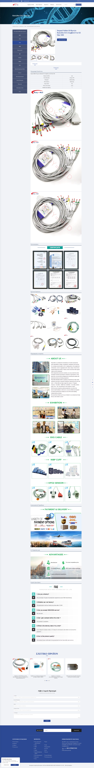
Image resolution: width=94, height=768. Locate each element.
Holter (20, 61)
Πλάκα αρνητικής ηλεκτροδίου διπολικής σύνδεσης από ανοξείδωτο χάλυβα (38, 676)
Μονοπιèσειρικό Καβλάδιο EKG (33, 26)
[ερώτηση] (92, 387)
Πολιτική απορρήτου (68, 765)
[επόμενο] (54, 41)
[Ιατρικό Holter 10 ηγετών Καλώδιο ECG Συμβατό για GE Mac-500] (43, 41)
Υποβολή (47, 720)
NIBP (20, 46)
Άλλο (20, 91)
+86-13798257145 (71, 748)
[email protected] (67, 750)
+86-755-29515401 (16, 1)
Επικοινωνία (58, 4)
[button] (44, 680)
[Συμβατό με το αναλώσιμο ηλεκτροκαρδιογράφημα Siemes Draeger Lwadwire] (20, 666)
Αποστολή (76, 730)
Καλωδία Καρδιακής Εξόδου (20, 69)
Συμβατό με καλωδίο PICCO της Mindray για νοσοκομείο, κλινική (73, 676)
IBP (20, 53)
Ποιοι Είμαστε (39, 4)
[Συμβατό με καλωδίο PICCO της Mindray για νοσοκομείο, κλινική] (73, 666)
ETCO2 (20, 57)
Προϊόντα (46, 4)
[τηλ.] (92, 380)
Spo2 (20, 35)
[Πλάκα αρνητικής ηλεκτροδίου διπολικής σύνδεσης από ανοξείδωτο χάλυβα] (38, 666)
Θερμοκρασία (19, 50)
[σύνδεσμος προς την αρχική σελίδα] (15, 4)
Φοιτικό (19, 72)
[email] (92, 385)
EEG (20, 65)
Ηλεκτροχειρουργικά (20, 76)
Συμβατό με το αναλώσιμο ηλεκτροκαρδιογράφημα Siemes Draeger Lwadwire (21, 677)
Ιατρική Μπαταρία (20, 80)
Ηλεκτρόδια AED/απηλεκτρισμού (20, 31)
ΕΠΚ (25, 26)
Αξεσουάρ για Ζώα (19, 87)
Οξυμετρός (20, 84)
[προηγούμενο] (31, 41)
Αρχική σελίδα (30, 4)
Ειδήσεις (52, 4)
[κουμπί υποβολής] (74, 5)
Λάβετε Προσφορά (79, 4)
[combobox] (16, 702)
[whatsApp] (92, 382)
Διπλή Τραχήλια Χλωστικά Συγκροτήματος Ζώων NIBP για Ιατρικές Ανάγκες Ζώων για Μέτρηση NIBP (55, 677)
